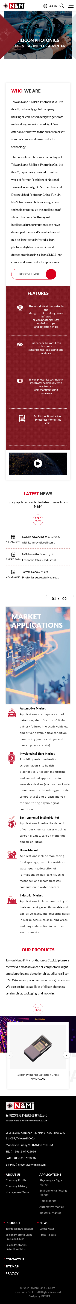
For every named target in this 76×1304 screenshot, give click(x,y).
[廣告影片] (38, 464)
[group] (38, 44)
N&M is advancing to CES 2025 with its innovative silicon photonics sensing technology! (41, 540)
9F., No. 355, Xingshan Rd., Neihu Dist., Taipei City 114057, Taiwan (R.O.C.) (35, 1135)
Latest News (46, 1228)
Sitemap (12, 1266)
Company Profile (16, 1180)
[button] (73, 596)
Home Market (47, 1200)
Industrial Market (50, 1212)
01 (55, 595)
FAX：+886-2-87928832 (21, 1158)
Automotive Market (51, 1206)
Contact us (15, 1259)
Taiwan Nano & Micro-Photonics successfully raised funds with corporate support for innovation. (40, 575)
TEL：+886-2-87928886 (21, 1151)
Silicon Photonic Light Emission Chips (19, 1236)
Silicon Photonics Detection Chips (16, 1247)
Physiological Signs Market (50, 1182)
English (53, 5)
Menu (70, 5)
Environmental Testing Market (53, 1192)
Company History (16, 1186)
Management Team (17, 1192)
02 (64, 595)
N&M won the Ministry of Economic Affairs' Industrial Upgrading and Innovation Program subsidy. (39, 558)
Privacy (12, 1273)
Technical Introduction (19, 1228)
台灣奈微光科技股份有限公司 (14, 5)
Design (32, 1296)
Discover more (30, 273)
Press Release (47, 1234)
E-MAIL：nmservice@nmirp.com (26, 1164)
